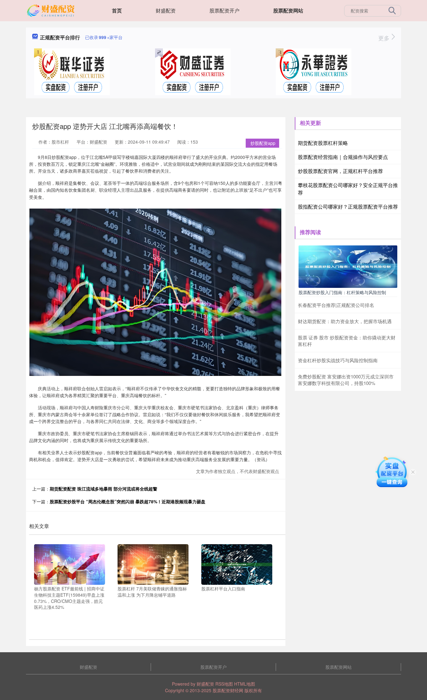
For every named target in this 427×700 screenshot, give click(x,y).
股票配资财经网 (228, 690)
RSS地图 (224, 684)
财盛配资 (166, 10)
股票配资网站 (288, 10)
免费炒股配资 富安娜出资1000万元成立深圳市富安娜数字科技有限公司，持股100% (346, 379)
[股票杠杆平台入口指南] (236, 564)
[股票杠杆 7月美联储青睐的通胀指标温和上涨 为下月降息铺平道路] (153, 564)
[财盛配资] (51, 10)
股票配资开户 (224, 10)
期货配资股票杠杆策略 (323, 142)
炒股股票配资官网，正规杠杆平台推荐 (340, 171)
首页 (117, 10)
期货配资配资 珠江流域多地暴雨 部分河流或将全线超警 (103, 489)
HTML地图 (244, 684)
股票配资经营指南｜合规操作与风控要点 (343, 156)
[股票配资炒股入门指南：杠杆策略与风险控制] (348, 266)
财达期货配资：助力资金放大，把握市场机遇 (345, 321)
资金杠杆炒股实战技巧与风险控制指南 (338, 360)
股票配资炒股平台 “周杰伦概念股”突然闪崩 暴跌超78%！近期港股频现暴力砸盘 (127, 501)
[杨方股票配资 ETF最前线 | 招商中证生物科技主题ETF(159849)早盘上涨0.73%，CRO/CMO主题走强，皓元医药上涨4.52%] (69, 564)
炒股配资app (262, 143)
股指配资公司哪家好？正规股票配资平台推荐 (348, 206)
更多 (384, 38)
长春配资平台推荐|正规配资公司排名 (336, 305)
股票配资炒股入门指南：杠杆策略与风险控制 (342, 292)
